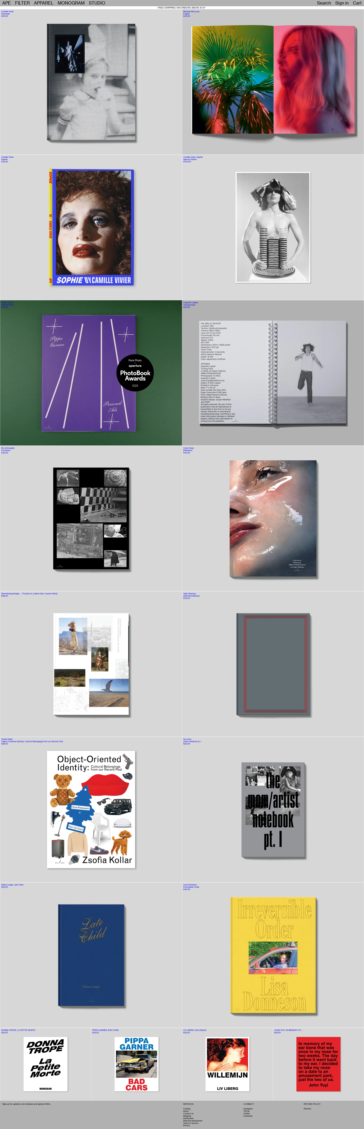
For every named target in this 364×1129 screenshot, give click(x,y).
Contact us (188, 1113)
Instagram (248, 1109)
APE (6, 3)
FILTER (22, 3)
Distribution (188, 1118)
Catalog (186, 1109)
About (186, 1111)
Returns (307, 1109)
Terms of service (190, 1123)
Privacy (186, 1125)
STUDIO (97, 3)
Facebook (248, 1116)
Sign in (342, 3)
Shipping (187, 1116)
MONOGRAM (71, 3)
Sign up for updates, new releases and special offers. (26, 1104)
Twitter (246, 1113)
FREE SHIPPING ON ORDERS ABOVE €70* (182, 7)
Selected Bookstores (192, 1121)
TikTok (246, 1111)
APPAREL (43, 3)
